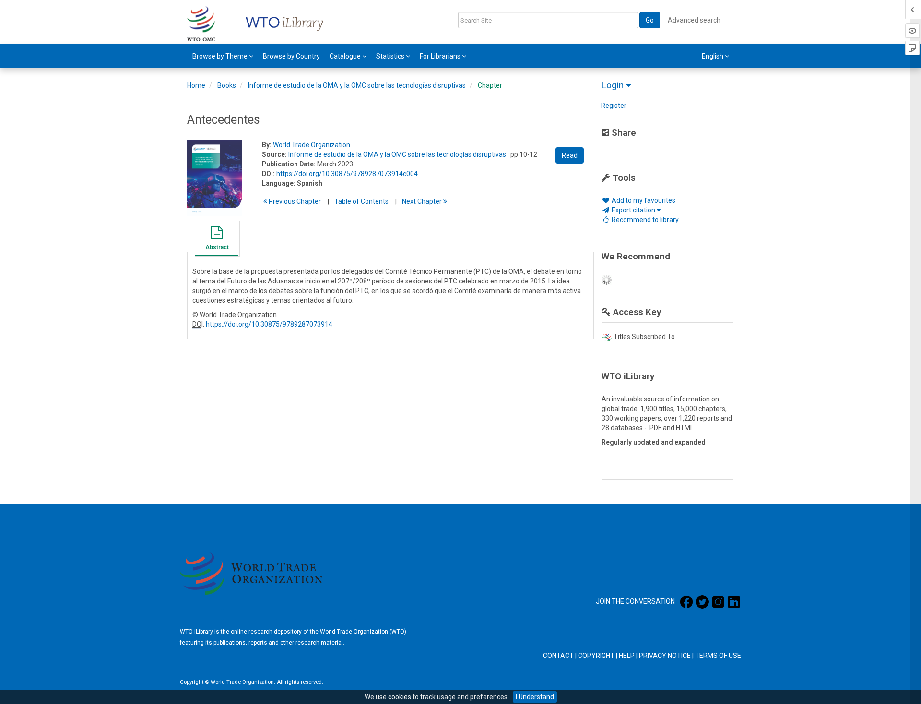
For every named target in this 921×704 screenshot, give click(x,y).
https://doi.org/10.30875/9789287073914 (269, 324)
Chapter (490, 85)
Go (650, 20)
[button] (216, 240)
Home (196, 85)
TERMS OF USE (718, 655)
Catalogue (346, 56)
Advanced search (694, 20)
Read (570, 155)
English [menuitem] (713, 56)
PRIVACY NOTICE (665, 655)
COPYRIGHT (596, 655)
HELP (627, 655)
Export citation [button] (633, 210)
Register (613, 105)
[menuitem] (223, 56)
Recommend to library (644, 219)
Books (226, 85)
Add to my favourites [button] (642, 200)
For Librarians (441, 56)
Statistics (391, 56)
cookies (399, 697)
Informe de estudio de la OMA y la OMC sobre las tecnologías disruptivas (357, 85)
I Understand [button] (535, 697)
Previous (294, 201)
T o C (361, 201)
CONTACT (558, 655)
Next (422, 201)
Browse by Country (291, 56)
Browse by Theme (220, 56)
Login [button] (613, 85)
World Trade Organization (311, 145)
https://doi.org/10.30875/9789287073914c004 (347, 173)
